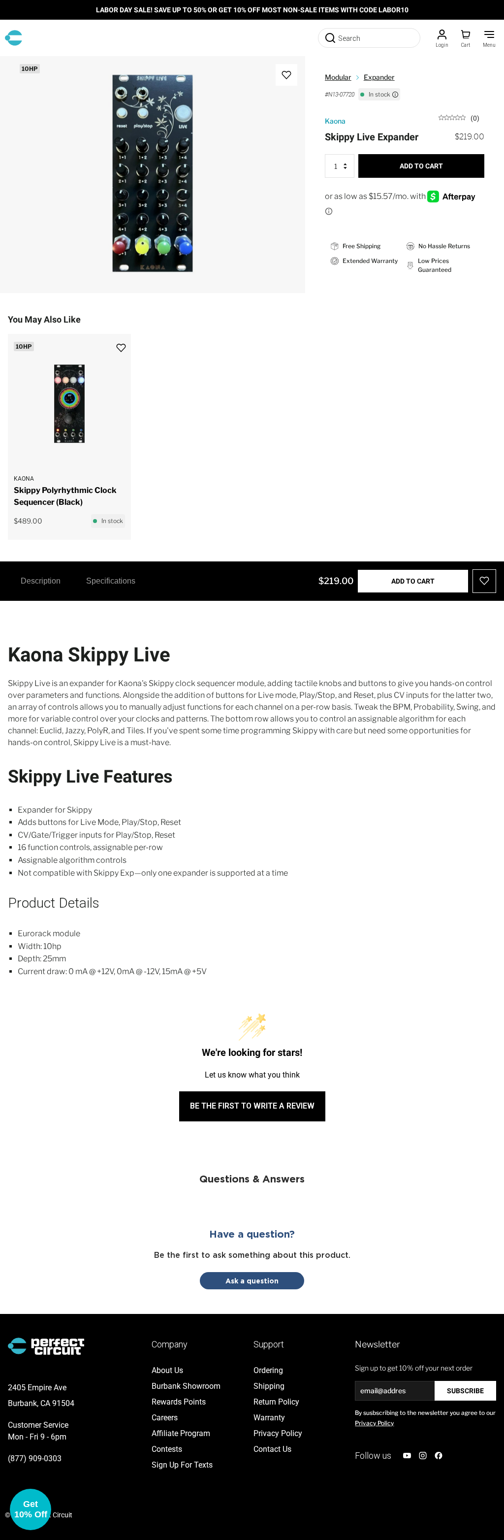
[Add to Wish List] (286, 75)
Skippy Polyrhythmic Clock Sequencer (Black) (65, 496)
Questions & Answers (252, 1178)
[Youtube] (407, 1455)
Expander (379, 77)
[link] (459, 117)
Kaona (335, 121)
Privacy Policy (374, 1423)
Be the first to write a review (252, 1106)
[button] (30, 1509)
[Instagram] (423, 1455)
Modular (338, 77)
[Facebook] (438, 1455)
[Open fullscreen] (18, 74)
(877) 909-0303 (35, 1458)
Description (41, 581)
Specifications (110, 581)
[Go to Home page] (13, 38)
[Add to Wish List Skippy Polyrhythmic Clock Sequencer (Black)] (126, 341)
